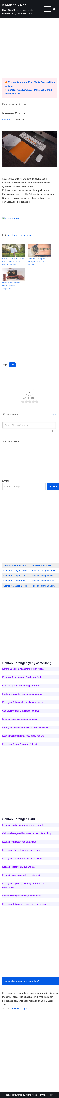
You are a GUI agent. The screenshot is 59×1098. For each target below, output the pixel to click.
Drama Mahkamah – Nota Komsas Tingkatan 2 (12, 285)
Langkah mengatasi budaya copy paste (21, 895)
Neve (8, 1094)
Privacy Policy (46, 1094)
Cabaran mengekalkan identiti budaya (20, 710)
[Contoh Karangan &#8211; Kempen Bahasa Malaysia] (39, 250)
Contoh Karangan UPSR (15, 570)
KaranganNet (8, 104)
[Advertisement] (29, 48)
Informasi (21, 104)
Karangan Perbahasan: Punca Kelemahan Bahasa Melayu (13, 261)
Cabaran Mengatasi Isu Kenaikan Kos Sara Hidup (26, 833)
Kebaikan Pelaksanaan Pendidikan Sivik (22, 677)
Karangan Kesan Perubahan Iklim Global (22, 858)
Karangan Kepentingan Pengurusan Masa (22, 669)
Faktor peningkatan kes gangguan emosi (22, 694)
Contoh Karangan (19, 1008)
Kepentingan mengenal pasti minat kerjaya (23, 735)
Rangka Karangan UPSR (43, 570)
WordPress (31, 1094)
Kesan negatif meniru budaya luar (18, 866)
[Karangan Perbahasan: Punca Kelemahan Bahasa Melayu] (13, 250)
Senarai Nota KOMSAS (20, 90)
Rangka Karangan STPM (43, 586)
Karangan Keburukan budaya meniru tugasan (24, 904)
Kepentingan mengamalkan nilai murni (21, 875)
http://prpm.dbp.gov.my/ (19, 235)
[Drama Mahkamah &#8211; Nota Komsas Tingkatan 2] (13, 274)
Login (53, 414)
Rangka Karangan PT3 (42, 575)
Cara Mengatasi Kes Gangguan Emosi (21, 685)
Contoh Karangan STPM (15, 586)
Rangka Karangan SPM (42, 581)
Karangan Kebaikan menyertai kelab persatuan (25, 727)
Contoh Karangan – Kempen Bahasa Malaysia (37, 261)
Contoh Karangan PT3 (14, 575)
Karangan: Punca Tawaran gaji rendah (21, 850)
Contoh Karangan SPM (20, 82)
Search (5, 481)
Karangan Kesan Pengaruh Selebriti (19, 744)
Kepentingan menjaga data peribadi (19, 719)
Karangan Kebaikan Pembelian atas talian (22, 702)
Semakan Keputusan (41, 565)
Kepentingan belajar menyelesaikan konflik (23, 825)
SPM (12, 365)
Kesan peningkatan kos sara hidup (19, 841)
